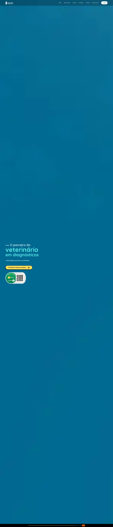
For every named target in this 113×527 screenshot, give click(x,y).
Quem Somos (67, 3)
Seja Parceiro (95, 3)
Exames (74, 3)
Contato (88, 3)
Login (104, 3)
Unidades (81, 3)
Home (60, 3)
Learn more (79, 525)
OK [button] (83, 525)
